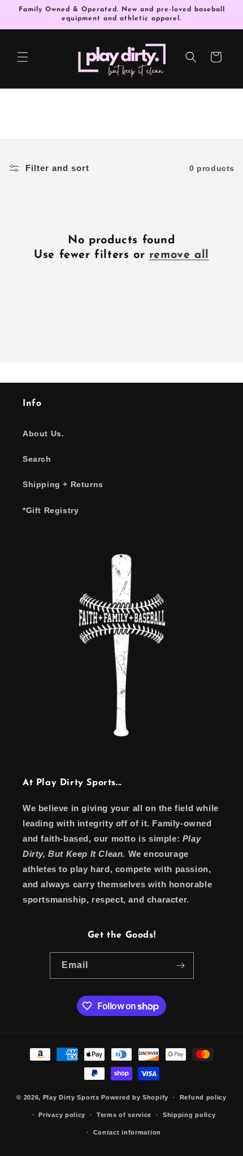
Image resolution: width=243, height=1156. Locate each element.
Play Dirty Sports (71, 1097)
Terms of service (124, 1114)
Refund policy (203, 1097)
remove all (179, 255)
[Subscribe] (180, 965)
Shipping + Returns (63, 484)
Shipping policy (189, 1114)
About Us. (43, 433)
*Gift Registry (51, 510)
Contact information (127, 1132)
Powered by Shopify (134, 1097)
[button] (22, 57)
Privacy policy (61, 1114)
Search (37, 458)
